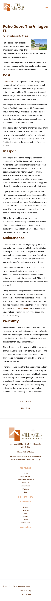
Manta (25, 473)
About (25, 516)
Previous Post (25, 401)
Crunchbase (25, 486)
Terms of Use (25, 594)
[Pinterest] (31, 496)
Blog (25, 513)
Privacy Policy (25, 590)
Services (25, 510)
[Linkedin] (25, 496)
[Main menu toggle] (46, 7)
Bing (25, 492)
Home (25, 507)
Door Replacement (12, 36)
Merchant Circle (25, 476)
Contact (25, 520)
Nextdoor (25, 483)
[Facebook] (19, 496)
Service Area (25, 523)
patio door (9, 81)
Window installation (21, 308)
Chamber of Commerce (25, 480)
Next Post (25, 408)
